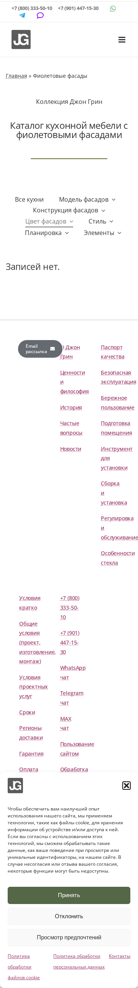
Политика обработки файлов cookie (24, 967)
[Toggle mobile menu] (122, 40)
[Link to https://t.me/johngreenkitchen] (22, 15)
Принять (69, 895)
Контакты (119, 956)
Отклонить (69, 916)
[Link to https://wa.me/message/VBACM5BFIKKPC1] (113, 8)
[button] (126, 785)
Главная (16, 75)
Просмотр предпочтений (69, 937)
